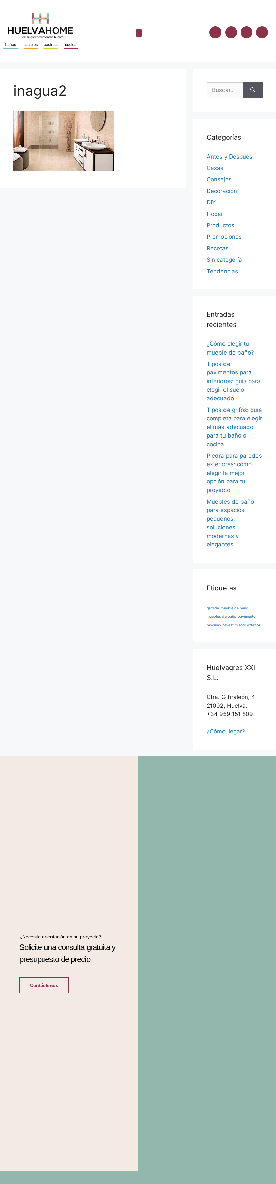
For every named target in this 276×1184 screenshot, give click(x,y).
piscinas (214, 625)
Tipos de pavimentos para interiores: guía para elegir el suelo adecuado (234, 381)
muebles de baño (221, 616)
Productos (220, 225)
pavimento (246, 616)
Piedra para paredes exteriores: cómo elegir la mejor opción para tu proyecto (234, 473)
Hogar (215, 213)
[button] (139, 33)
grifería (213, 608)
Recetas (218, 248)
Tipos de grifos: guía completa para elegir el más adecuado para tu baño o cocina (234, 427)
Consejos (219, 179)
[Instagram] (231, 32)
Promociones (224, 236)
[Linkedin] (246, 32)
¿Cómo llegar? (226, 731)
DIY (211, 202)
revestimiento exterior (241, 625)
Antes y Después (229, 156)
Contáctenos (44, 985)
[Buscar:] (225, 90)
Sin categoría (224, 259)
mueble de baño (234, 608)
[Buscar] (253, 90)
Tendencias (222, 271)
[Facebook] (215, 32)
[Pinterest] (262, 32)
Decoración (222, 191)
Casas (215, 168)
